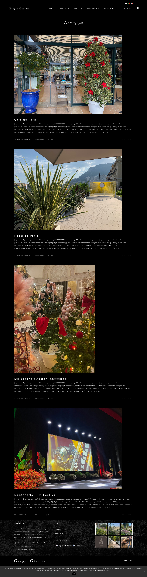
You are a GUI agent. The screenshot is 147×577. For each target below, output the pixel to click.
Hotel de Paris (26, 235)
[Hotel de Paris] (68, 189)
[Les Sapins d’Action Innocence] (54, 319)
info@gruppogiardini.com (28, 549)
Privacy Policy (62, 529)
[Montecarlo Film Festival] (68, 449)
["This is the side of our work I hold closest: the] (127, 542)
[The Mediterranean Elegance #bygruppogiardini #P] (101, 529)
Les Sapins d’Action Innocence (40, 378)
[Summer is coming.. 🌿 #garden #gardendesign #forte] (114, 529)
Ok (74, 574)
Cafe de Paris (25, 119)
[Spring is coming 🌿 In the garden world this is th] (127, 529)
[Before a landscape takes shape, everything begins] (114, 542)
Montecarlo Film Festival (35, 495)
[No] (144, 571)
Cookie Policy (62, 534)
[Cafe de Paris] (68, 74)
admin (26, 139)
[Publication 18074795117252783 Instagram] (101, 542)
